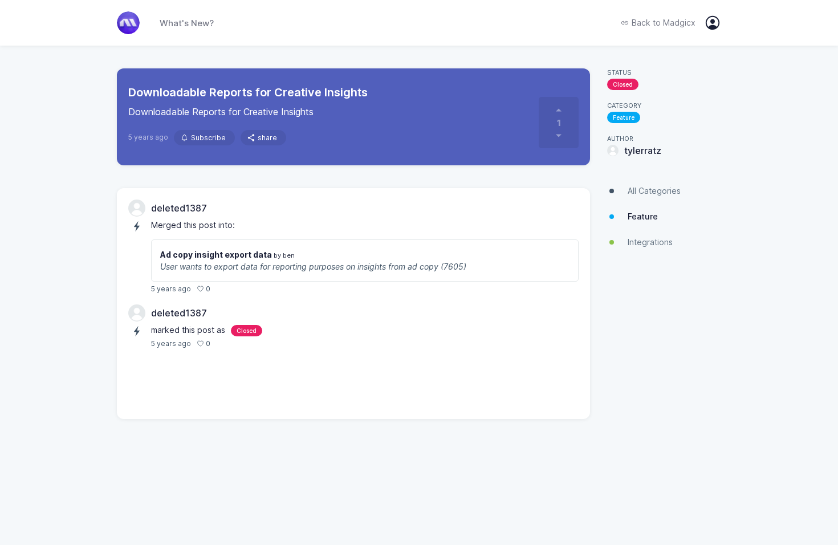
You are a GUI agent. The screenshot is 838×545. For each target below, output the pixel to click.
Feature (623, 117)
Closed (623, 84)
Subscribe (208, 137)
